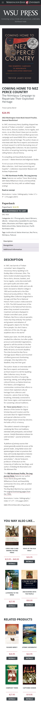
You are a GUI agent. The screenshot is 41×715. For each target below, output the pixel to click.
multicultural (11, 232)
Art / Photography (17, 218)
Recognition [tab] (8, 245)
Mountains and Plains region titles (20, 223)
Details (12, 563)
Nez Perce (33, 232)
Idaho (4, 223)
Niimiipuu (5, 235)
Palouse (13, 235)
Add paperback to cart (15, 211)
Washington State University (20, 2)
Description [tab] (8, 241)
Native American (23, 226)
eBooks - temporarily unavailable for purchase (19, 221)
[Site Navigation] (5, 2)
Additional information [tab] (12, 249)
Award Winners (31, 218)
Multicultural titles (9, 226)
